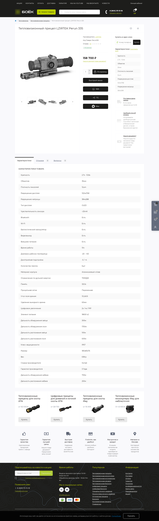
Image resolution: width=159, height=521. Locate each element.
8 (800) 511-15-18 (116, 11)
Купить (24, 420)
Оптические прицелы (100, 496)
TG (97, 98)
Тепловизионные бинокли (101, 484)
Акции (19, 3)
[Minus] (89, 73)
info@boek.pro (64, 495)
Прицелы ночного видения (102, 491)
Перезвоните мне (21, 491)
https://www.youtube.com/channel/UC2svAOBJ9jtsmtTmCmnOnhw (67, 489)
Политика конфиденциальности (35, 478)
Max (97, 106)
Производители (131, 491)
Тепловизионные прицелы (40, 21)
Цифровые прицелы (99, 486)
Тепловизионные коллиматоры (103, 478)
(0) (90, 44)
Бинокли (95, 499)
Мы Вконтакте (93, 3)
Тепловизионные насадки (101, 481)
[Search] (61, 12)
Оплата (40, 3)
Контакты (30, 3)
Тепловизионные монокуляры (103, 476)
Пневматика (96, 504)
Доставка (51, 3)
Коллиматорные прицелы (101, 501)
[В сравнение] (137, 28)
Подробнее (116, 516)
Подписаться (46, 473)
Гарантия (63, 3)
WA (97, 89)
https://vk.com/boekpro (61, 489)
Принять (131, 516)
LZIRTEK (98, 37)
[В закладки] (131, 28)
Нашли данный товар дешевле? (94, 61)
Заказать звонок (116, 13)
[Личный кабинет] (155, 227)
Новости (106, 3)
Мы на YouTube (76, 3)
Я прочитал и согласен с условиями (35, 479)
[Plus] (89, 70)
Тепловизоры (23, 21)
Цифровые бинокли (99, 489)
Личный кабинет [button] (136, 3)
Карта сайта (129, 489)
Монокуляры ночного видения (103, 494)
